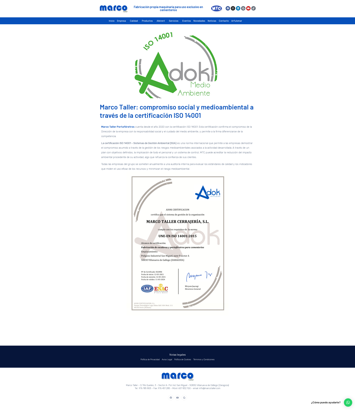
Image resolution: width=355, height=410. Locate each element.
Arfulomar (236, 21)
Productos (147, 21)
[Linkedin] (238, 8)
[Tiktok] (253, 8)
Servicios (173, 21)
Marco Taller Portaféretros (118, 126)
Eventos (186, 21)
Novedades (199, 21)
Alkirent (161, 21)
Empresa (121, 21)
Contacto (224, 21)
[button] (348, 402)
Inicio (111, 21)
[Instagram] (233, 8)
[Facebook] (228, 8)
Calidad (134, 21)
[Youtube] (248, 8)
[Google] (243, 8)
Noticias (212, 21)
